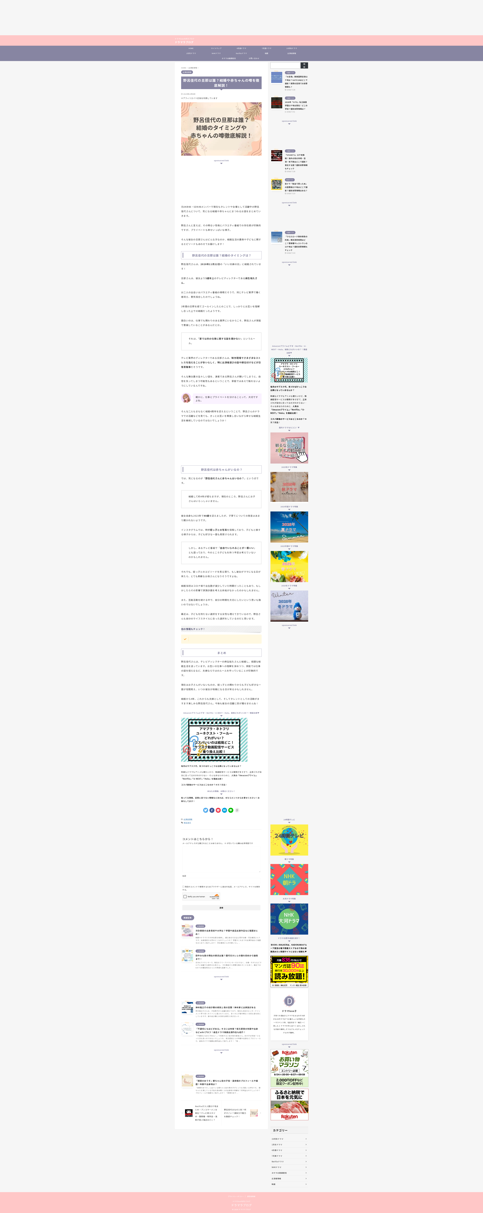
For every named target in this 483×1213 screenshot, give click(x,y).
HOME (191, 48)
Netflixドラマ (241, 53)
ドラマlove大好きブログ (241, 1201)
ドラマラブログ (184, 42)
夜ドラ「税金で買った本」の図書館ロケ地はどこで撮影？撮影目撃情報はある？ (296, 187)
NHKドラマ (216, 53)
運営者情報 (251, 1196)
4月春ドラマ (241, 48)
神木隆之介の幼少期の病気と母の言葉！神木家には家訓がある (226, 1007)
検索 (304, 65)
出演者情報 (291, 53)
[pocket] (218, 810)
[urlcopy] (237, 810)
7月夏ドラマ (266, 48)
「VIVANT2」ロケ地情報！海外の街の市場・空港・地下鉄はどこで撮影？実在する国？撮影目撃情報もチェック (296, 162)
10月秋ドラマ (291, 48)
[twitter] (205, 810)
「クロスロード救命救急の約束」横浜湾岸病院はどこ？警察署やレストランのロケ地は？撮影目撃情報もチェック (296, 243)
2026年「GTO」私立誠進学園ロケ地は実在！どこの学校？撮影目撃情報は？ (296, 105)
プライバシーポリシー (236, 1196)
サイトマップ (216, 48)
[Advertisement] (75, 17)
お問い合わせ (254, 58)
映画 (266, 53)
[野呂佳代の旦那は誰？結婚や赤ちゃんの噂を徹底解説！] (224, 810)
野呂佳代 (187, 822)
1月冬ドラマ (191, 53)
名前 (184, 876)
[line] (230, 810)
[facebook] (211, 810)
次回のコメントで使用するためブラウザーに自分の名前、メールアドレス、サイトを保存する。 (221, 888)
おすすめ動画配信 (229, 58)
